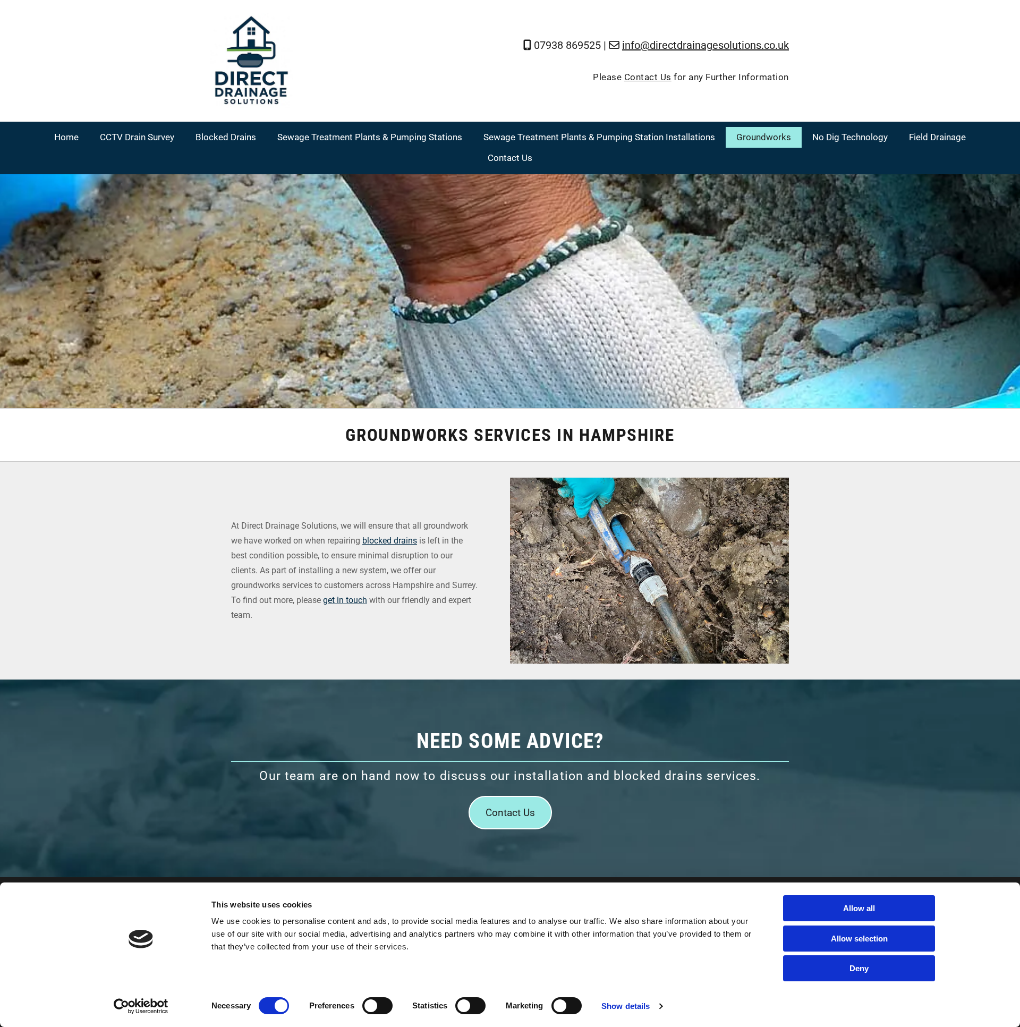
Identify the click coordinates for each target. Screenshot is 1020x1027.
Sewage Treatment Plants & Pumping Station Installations (599, 137)
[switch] (377, 1005)
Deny (859, 968)
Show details (625, 1006)
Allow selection (859, 938)
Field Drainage (937, 137)
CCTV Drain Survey (137, 137)
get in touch (345, 600)
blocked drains (389, 541)
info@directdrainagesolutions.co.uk (705, 45)
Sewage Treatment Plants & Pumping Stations (369, 137)
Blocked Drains (226, 137)
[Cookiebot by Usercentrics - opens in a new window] (141, 1006)
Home (66, 137)
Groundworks (763, 137)
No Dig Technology (850, 137)
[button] (510, 812)
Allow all (859, 908)
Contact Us (648, 77)
